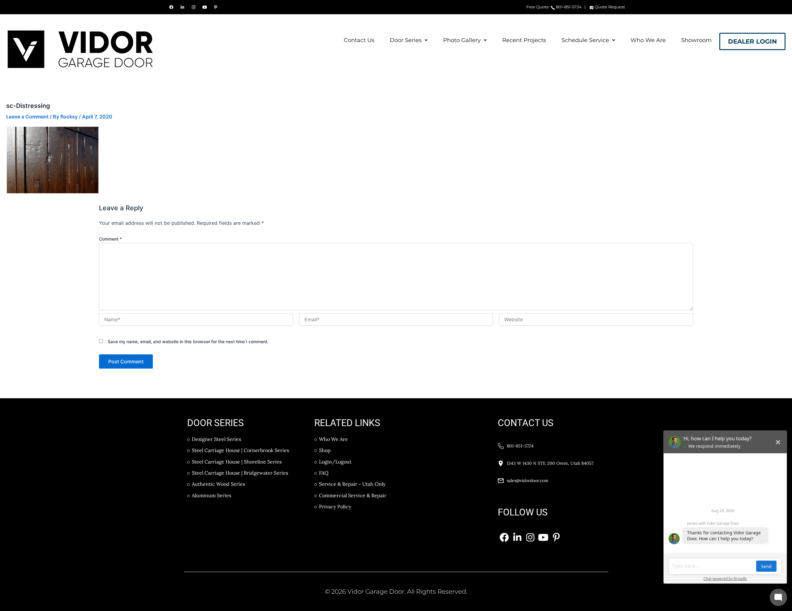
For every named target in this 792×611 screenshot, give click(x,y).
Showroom (696, 40)
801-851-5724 (568, 6)
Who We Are (648, 40)
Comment (110, 238)
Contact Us (359, 40)
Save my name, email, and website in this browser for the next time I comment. (188, 341)
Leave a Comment (27, 116)
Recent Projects (524, 40)
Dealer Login (752, 41)
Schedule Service (585, 40)
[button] (408, 40)
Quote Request (609, 6)
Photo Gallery (462, 40)
